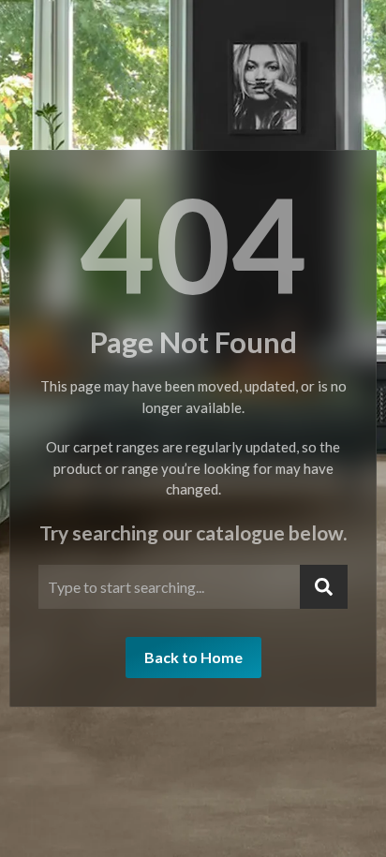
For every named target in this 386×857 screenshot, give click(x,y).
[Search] (324, 587)
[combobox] (169, 587)
